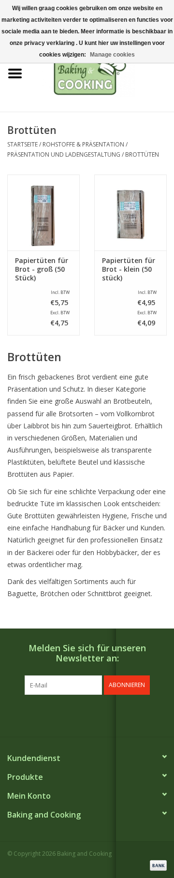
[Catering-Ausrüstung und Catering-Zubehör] (102, 72)
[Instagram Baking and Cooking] (95, 714)
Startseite (22, 144)
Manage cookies (112, 54)
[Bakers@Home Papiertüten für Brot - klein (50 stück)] (130, 212)
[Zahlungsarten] (156, 865)
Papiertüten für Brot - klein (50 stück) (128, 269)
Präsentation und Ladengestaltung (63, 154)
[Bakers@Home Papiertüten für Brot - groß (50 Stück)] (43, 212)
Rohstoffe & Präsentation (83, 144)
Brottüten (142, 154)
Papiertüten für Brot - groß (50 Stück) (41, 269)
